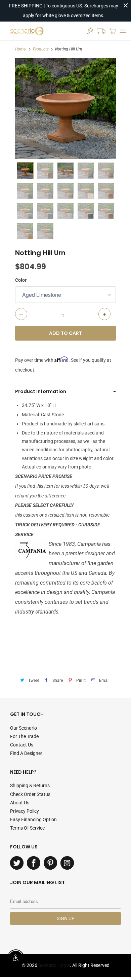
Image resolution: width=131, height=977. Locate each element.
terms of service (27, 828)
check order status (30, 794)
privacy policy (24, 811)
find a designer (26, 753)
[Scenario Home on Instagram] (67, 863)
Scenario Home (54, 965)
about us (19, 802)
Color (21, 280)
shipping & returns (30, 785)
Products (41, 49)
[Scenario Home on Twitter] (17, 863)
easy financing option (33, 819)
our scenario (23, 728)
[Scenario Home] (27, 31)
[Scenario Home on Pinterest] (50, 863)
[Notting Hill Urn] (65, 108)
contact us (21, 744)
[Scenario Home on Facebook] (33, 863)
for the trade (24, 736)
